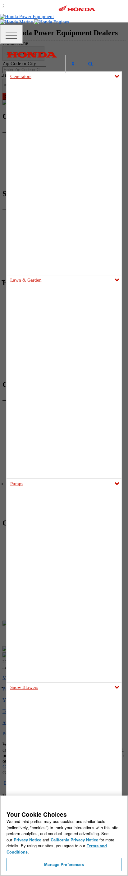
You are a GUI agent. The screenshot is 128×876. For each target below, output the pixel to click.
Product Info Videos (25, 256)
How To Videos (21, 263)
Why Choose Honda (38, 597)
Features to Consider (38, 749)
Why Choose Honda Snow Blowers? (51, 756)
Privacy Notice (27, 840)
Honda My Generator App (42, 226)
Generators (20, 76)
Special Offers (32, 458)
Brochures (29, 451)
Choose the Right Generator (44, 190)
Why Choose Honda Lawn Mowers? (51, 378)
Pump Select (31, 640)
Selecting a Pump (35, 605)
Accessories (31, 219)
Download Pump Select (40, 633)
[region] (64, 836)
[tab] (64, 294)
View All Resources (37, 473)
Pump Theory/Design (39, 626)
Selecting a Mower (37, 371)
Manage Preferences (64, 864)
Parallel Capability (37, 212)
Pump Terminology (37, 619)
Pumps (16, 483)
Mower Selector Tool (38, 363)
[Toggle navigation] (11, 34)
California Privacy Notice (74, 840)
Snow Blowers (24, 687)
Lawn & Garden (26, 280)
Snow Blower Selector (39, 763)
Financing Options (37, 465)
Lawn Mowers (23, 294)
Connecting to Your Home (43, 197)
